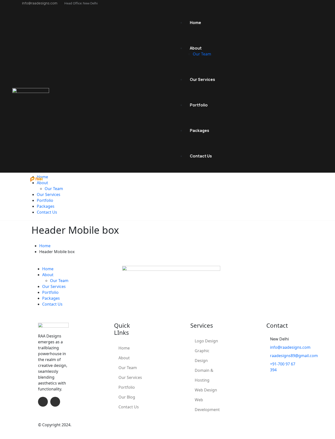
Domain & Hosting (204, 375)
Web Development (207, 404)
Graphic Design (202, 355)
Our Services (130, 377)
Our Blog (126, 397)
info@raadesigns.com (39, 3)
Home (124, 348)
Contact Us (128, 407)
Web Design (206, 390)
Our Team (127, 367)
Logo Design (206, 341)
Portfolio (126, 387)
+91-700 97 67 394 (282, 367)
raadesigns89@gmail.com (294, 355)
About (124, 358)
